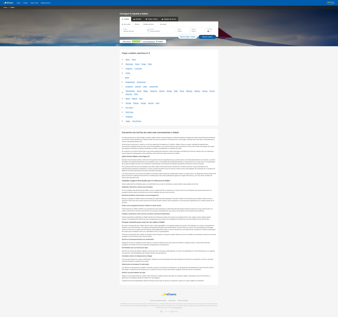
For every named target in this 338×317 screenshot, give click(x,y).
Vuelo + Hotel (34, 3)
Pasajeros (210, 29)
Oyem (157, 103)
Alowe (134, 59)
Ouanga (143, 103)
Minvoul (212, 91)
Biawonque (129, 64)
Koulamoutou (141, 82)
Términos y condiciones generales (158, 300)
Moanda (162, 91)
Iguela (127, 77)
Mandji (139, 91)
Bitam (150, 64)
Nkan (141, 98)
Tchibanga (129, 116)
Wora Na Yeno (136, 121)
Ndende (134, 98)
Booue (137, 64)
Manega (169, 91)
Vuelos (19, 3)
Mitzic (136, 94)
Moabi (176, 91)
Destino (152, 29)
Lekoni (145, 86)
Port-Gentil (129, 107)
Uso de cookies (172, 300)
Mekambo (189, 91)
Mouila (182, 91)
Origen (125, 29)
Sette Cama (129, 112)
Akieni (128, 59)
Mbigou (145, 91)
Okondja (128, 103)
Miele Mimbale (130, 91)
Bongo (144, 64)
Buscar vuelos (207, 37)
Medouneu (153, 91)
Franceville (138, 68)
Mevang (204, 91)
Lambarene (129, 86)
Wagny (128, 121)
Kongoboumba (130, 82)
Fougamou (128, 68)
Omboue (136, 103)
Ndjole (128, 98)
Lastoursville (153, 86)
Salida (179, 29)
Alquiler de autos (45, 3)
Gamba (128, 73)
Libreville (138, 86)
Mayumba (129, 94)
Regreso (194, 29)
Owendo (151, 103)
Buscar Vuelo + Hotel (187, 37)
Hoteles (25, 3)
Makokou (197, 91)
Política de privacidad (183, 300)
